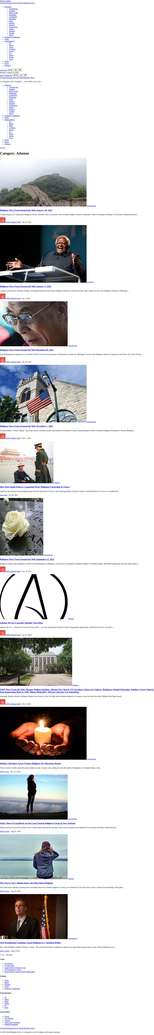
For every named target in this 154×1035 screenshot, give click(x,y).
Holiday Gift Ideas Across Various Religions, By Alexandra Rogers (30, 763)
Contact (7, 1020)
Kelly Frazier (4, 831)
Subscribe (3, 70)
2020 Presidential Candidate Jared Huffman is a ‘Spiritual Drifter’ (30, 943)
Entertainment (9, 41)
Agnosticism (13, 9)
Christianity (13, 17)
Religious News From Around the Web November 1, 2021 (26, 426)
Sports (11, 51)
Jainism (11, 23)
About (7, 1016)
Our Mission (9, 1018)
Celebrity (12, 49)
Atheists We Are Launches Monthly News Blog (21, 623)
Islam (11, 21)
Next (10, 955)
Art (10, 53)
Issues (7, 63)
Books (11, 57)
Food (11, 59)
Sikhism (12, 31)
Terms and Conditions (12, 1022)
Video (7, 39)
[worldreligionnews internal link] (17, 3)
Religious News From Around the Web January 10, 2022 (26, 210)
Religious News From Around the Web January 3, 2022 (25, 286)
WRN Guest (4, 772)
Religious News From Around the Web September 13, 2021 (27, 559)
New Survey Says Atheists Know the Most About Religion (26, 883)
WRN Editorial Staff (13, 222)
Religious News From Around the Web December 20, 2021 (27, 350)
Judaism (12, 25)
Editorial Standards (11, 1024)
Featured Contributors (12, 37)
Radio (11, 55)
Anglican (90, 282)
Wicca (11, 35)
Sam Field (3, 495)
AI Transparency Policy (13, 970)
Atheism (12, 11)
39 (7, 955)
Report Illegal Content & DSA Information (20, 972)
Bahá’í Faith (13, 13)
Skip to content (5, 1)
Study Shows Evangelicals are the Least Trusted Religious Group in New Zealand (37, 823)
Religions (8, 7)
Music (11, 45)
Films (11, 47)
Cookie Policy (10, 966)
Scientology (13, 27)
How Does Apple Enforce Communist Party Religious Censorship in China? (35, 487)
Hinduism (12, 19)
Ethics (7, 61)
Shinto (11, 29)
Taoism (11, 33)
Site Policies (9, 964)
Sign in (2, 75)
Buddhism (12, 15)
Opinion (7, 65)
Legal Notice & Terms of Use (15, 968)
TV (10, 43)
